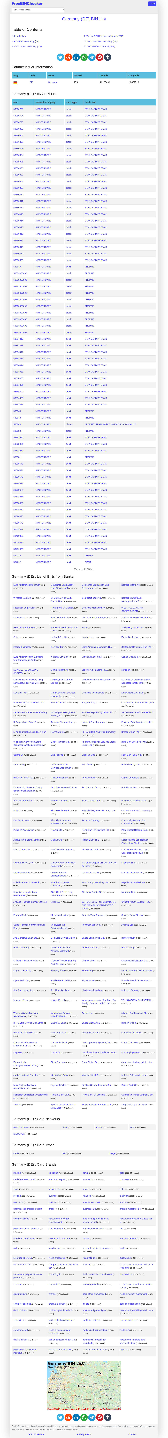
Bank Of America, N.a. (24, 627)
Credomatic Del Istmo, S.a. (134, 960)
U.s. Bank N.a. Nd (90, 872)
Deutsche (55, 1052)
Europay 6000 (58, 970)
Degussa (17, 1052)
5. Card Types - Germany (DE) (27, 46)
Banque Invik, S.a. (60, 1032)
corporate (124, 1179)
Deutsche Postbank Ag (93, 693)
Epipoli (16, 810)
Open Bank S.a (20, 980)
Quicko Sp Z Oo (129, 1085)
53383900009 (20, 332)
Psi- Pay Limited (21, 820)
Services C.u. (57, 647)
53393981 (18, 444)
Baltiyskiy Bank (58, 1023)
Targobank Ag (88, 702)
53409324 (18, 542)
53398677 (18, 509)
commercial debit (21, 1218)
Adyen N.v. (87, 1013)
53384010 (18, 339)
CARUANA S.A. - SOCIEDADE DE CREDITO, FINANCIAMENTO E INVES (99, 905)
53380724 (18, 115)
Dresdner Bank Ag (130, 732)
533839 (17, 267)
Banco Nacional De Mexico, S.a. (29, 702)
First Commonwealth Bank (64, 787)
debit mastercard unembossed (97, 1274)
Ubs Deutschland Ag (92, 990)
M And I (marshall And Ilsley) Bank (30, 732)
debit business (20, 1310)
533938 (17, 431)
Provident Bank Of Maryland (135, 980)
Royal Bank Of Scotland (93, 1095)
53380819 (18, 253)
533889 (17, 424)
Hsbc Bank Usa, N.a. (131, 755)
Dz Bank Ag (19, 617)
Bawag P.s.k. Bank (91, 1032)
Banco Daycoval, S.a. (92, 800)
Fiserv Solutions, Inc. (23, 862)
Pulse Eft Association (23, 830)
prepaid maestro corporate (26, 1228)
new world (18, 1202)
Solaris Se (18, 755)
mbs (85, 1189)
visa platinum (89, 1258)
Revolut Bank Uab (60, 1095)
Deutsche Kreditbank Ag (94, 608)
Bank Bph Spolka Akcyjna (134, 742)
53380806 (18, 168)
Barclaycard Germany (61, 849)
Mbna (84, 627)
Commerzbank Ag (60, 670)
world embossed (57, 1258)
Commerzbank (89, 960)
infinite (86, 1304)
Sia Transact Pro (90, 787)
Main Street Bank (59, 1075)
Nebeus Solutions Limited (133, 1075)
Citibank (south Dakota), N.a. (135, 902)
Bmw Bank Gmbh (90, 849)
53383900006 (20, 313)
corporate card (20, 1330)
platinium (124, 1196)
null (15, 1248)
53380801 (18, 135)
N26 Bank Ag (19, 693)
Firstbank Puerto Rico (92, 892)
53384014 (18, 365)
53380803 (18, 148)
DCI (132, 1127)
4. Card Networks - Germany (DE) (100, 41)
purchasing (125, 1258)
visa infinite (18, 1320)
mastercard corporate (59, 1238)
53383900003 (20, 293)
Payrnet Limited (58, 1085)
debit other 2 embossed (94, 1294)
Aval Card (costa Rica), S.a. (95, 882)
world (122, 1248)
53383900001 (20, 280)
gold (122, 1173)
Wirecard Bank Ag (22, 598)
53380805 (18, 161)
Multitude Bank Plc (91, 1075)
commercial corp (128, 1320)
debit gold (87, 1264)
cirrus (85, 1173)
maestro (17, 1173)
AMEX (99, 1127)
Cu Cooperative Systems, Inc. (96, 1042)
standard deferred (128, 1238)
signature (124, 1349)
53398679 (18, 523)
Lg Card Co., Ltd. (59, 637)
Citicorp (17, 637)
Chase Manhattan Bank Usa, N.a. (137, 702)
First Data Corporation (24, 608)
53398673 (18, 483)
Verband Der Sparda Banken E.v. (137, 712)
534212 (17, 555)
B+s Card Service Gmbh (63, 938)
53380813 (18, 214)
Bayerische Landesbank (133, 882)
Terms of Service (36, 1434)
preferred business (22, 1258)
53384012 (18, 352)
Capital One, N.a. (129, 657)
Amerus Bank (128, 925)
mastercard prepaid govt (95, 1310)
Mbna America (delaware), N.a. (97, 647)
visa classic (54, 1189)
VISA (64, 1127)
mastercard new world (93, 1228)
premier (52, 1294)
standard (87, 1179)
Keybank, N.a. (128, 862)
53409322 (18, 529)
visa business (55, 1248)
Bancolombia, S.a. (130, 764)
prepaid (17, 1196)
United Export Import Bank (26, 882)
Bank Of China (128, 1023)
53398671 (18, 470)
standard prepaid (57, 1179)
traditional (53, 1173)
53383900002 (20, 286)
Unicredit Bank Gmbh (131, 872)
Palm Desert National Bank (134, 830)
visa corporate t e (91, 1284)
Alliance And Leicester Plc (134, 1013)
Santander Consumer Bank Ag (136, 647)
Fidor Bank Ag (58, 1062)
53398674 (18, 490)
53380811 (18, 201)
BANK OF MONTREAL (24, 1032)
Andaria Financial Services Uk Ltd (30, 902)
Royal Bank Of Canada (62, 608)
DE (31, 82)
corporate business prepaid (96, 1248)
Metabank (126, 670)
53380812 (18, 207)
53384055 (18, 372)
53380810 (18, 194)
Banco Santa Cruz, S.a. (93, 938)
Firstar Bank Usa (129, 637)
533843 (17, 411)
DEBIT (88, 562)
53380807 (18, 175)
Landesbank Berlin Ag (132, 693)
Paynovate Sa (58, 732)
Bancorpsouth (128, 938)
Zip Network (88, 764)
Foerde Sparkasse (22, 647)
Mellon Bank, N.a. (90, 840)
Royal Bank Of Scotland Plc (95, 830)
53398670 (18, 464)
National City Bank (60, 657)
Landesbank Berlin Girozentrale (136, 970)
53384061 (18, 385)
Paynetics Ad (88, 980)
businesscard (89, 1209)
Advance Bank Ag (90, 820)
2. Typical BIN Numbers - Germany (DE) (103, 36)
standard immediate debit (95, 1349)
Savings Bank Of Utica (132, 915)
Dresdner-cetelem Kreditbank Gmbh (99, 1052)
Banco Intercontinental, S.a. (135, 800)
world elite (125, 1330)
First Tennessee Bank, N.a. (95, 617)
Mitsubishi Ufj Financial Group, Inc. (99, 810)
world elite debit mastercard (133, 1294)
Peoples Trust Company (93, 915)
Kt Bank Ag (87, 970)
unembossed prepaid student (27, 1209)
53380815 (18, 227)
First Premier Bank (60, 810)
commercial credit (22, 1304)
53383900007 (20, 319)
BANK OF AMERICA (23, 777)
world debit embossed (24, 1238)
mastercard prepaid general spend (136, 1310)
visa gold (87, 1196)
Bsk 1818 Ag (127, 947)
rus (121, 1228)
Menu (152, 4)
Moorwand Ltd (128, 892)
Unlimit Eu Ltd (58, 1000)
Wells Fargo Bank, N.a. (132, 627)
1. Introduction (19, 36)
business (53, 1196)
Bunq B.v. (55, 902)
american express (91, 1202)
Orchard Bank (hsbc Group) (135, 810)
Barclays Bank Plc (60, 617)
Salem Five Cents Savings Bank (137, 1095)
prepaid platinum (57, 1304)
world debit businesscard (61, 1320)
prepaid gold (55, 1274)
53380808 (18, 181)
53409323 (18, 536)
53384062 (18, 391)
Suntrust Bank (58, 702)
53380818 (18, 247)
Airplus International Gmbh (26, 840)
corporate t (54, 1284)
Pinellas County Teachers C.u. (96, 1085)
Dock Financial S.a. (60, 742)
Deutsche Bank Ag (130, 585)
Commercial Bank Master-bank (97, 679)
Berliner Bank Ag (90, 947)
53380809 (18, 188)
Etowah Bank (19, 915)
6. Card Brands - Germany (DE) (99, 46)
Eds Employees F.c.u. (132, 1052)
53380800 (18, 129)
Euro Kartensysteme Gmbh (26, 585)
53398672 (18, 477)
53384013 (18, 358)
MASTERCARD (43, 109)
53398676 (18, 503)
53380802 (18, 142)
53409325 (18, 549)
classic (86, 1238)
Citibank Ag (56, 840)
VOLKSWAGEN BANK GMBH (136, 1000)
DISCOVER (19, 1134)
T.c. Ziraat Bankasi (60, 990)
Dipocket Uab (88, 755)
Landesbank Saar (22, 872)
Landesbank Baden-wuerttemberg (30, 712)
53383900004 (20, 299)
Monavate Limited (59, 915)
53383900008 (20, 326)
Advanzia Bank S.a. (91, 925)
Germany (52, 82)
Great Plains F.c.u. (91, 1062)
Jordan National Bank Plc (25, 1075)
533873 (17, 418)
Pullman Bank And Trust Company (98, 732)
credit (68, 109)
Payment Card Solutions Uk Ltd (136, 722)
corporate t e (126, 1274)
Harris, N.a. (87, 637)
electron (124, 1202)
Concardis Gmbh (59, 1042)
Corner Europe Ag (130, 777)
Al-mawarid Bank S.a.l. (24, 800)
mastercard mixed (22, 1264)
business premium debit (60, 1310)
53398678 (18, 516)
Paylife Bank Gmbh (60, 980)
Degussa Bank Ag (22, 970)
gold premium (20, 1294)
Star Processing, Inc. (23, 990)
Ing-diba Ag (19, 764)
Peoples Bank (88, 777)
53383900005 (20, 306)
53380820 (18, 260)
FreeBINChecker (27, 3)
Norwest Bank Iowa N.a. (94, 722)
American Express (60, 800)
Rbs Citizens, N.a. (22, 849)
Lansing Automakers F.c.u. (95, 670)
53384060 (18, 378)
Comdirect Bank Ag (91, 598)
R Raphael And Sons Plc (25, 722)
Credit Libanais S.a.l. (92, 657)
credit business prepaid (24, 1179)
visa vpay (18, 1284)
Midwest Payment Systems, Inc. (97, 712)
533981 (17, 457)
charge (69, 424)
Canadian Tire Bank (131, 1032)
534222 (17, 562)
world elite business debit (95, 1330)
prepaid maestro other (130, 1209)
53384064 (18, 404)
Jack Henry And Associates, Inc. (137, 1062)
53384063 (18, 398)
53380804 (18, 155)
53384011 (18, 345)
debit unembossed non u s (62, 1340)
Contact (132, 1434)
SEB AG (17, 1104)
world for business (91, 1320)
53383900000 (20, 273)
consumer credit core (130, 1304)
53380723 (18, 109)
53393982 (18, 450)
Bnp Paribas (57, 755)
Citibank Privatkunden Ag (25, 960)
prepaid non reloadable (60, 1349)
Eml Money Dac (129, 787)
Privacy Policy (84, 1434)
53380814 (18, 221)
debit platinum (20, 1340)
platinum (53, 1202)
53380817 (18, 240)
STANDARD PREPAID (96, 109)
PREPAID (89, 267)
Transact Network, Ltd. (62, 722)
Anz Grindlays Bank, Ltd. (25, 938)
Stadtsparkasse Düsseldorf (134, 617)
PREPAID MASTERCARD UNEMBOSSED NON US (110, 424)
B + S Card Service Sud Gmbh (28, 1023)
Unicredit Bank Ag (130, 990)
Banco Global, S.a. (91, 1023)
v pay (16, 1189)
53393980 (18, 437)
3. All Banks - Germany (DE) (25, 41)
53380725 (18, 122)
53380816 (18, 234)
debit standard (56, 1228)
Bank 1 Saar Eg (21, 947)
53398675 (18, 496)
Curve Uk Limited (129, 1042)
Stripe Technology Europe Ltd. (96, 1104)
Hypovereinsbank (59, 777)
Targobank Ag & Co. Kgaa (134, 1104)
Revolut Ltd (56, 830)
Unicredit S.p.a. (21, 1000)
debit (68, 267)
